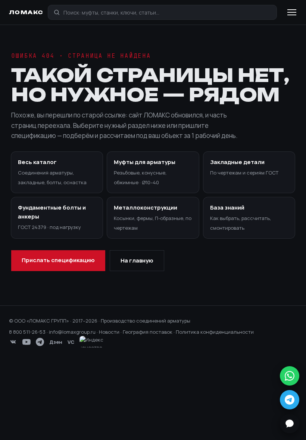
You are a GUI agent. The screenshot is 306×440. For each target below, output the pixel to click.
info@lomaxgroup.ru (72, 332)
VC (71, 342)
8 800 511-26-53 (27, 332)
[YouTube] (26, 342)
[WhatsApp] (289, 376)
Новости (109, 332)
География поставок (147, 332)
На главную (137, 260)
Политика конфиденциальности (215, 332)
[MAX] (289, 423)
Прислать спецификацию (58, 260)
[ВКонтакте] (13, 342)
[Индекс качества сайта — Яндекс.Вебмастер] (95, 342)
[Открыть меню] (292, 12)
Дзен (55, 342)
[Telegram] (40, 342)
